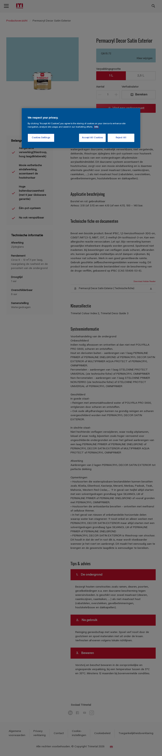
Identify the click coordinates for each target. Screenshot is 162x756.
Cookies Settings (41, 138)
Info (96, 127)
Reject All (121, 138)
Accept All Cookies (92, 138)
